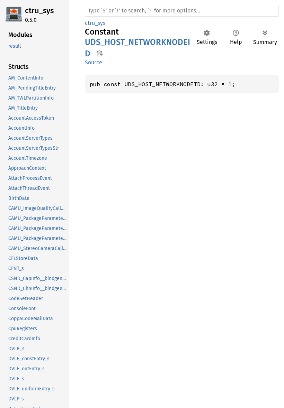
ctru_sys (39, 10)
